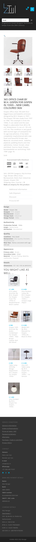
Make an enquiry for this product (17, 185)
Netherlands (14, 227)
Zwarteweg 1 (6, 513)
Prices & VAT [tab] (14, 201)
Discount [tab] (12, 197)
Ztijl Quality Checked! (22, 239)
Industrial (18, 216)
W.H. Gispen (15, 212)
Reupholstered (9, 241)
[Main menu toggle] (32, 9)
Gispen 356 (14, 180)
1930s (17, 218)
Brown (17, 252)
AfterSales (5, 437)
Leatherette (8, 258)
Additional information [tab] (18, 189)
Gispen (6, 180)
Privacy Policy (7, 443)
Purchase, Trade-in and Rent (12, 440)
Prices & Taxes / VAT (9, 431)
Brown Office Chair (15, 176)
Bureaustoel (8, 178)
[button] (5, 36)
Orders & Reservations (10, 428)
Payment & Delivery (9, 434)
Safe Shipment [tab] (15, 193)
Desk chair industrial (22, 178)
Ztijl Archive (26, 173)
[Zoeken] (31, 20)
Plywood (15, 258)
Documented (17, 229)
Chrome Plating (16, 256)
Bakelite (25, 256)
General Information (9, 425)
